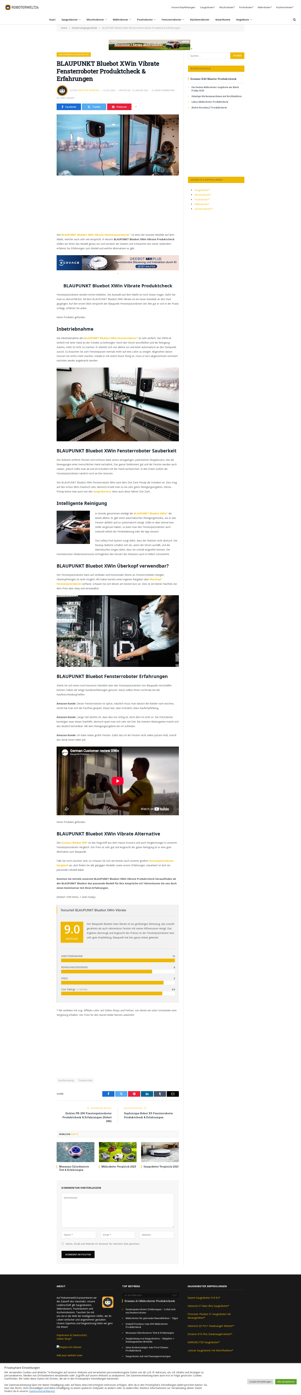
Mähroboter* (265, 7)
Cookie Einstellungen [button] (260, 1381)
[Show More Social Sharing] (135, 106)
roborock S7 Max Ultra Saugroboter (208, 1306)
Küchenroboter (199, 19)
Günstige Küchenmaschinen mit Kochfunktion (216, 96)
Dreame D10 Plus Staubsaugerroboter (209, 1334)
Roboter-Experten (88, 90)
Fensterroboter (171, 19)
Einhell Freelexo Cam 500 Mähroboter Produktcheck (147, 1325)
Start (52, 19)
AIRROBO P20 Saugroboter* (204, 1342)
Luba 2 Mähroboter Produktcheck (209, 101)
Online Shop (63, 1338)
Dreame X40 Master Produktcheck (213, 79)
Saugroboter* (207, 7)
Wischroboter (95, 19)
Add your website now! (69, 1355)
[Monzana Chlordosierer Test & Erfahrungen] (75, 1152)
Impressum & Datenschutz (72, 1335)
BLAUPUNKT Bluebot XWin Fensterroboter (110, 338)
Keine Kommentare (165, 90)
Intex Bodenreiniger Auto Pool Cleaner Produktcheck (147, 1349)
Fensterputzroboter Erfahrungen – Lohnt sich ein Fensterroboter (150, 1311)
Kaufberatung (66, 1080)
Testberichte (85, 1080)
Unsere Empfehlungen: (183, 7)
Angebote (242, 19)
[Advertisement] (118, 206)
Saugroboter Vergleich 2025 (161, 1166)
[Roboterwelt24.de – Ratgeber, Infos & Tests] (22, 7)
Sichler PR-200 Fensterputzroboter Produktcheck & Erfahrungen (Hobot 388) (87, 1117)
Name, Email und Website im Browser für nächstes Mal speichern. (102, 1243)
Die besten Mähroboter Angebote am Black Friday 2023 (215, 89)
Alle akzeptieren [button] (286, 1381)
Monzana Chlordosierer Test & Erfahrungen (74, 1168)
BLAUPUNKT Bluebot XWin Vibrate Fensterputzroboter (95, 234)
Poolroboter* (246, 7)
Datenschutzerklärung (42, 1391)
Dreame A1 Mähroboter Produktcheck (150, 1301)
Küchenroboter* (285, 7)
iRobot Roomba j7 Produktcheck (209, 107)
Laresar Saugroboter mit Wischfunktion (210, 1350)
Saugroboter (69, 19)
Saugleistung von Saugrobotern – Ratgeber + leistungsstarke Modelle (150, 1340)
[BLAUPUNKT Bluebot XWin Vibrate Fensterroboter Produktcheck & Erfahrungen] (118, 145)
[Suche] (294, 19)
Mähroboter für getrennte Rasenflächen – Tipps (152, 1318)
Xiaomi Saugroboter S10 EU (203, 1297)
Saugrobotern (102, 491)
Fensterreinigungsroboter (74, 54)
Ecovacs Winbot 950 (73, 842)
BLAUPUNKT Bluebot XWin (150, 513)
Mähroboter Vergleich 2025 (118, 1166)
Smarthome (222, 19)
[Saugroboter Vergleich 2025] (160, 1152)
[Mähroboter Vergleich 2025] (118, 1152)
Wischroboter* (227, 7)
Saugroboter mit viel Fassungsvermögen (148, 1356)
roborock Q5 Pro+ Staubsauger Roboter (210, 1326)
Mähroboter (120, 19)
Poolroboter (145, 19)
